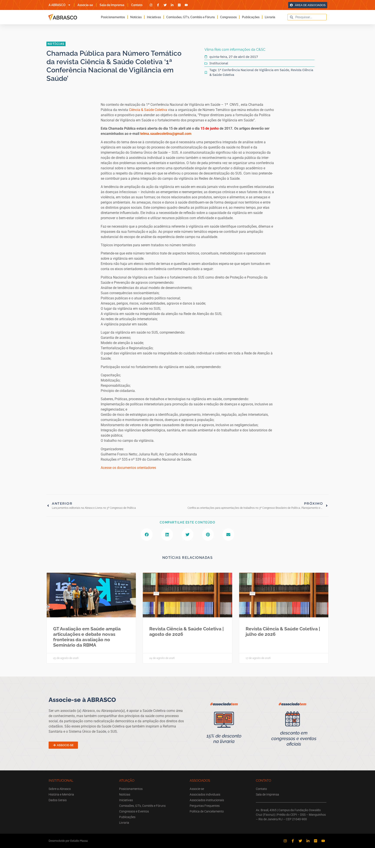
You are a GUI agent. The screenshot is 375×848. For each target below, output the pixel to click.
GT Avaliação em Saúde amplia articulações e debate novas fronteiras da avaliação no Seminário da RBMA (87, 637)
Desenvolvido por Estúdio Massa (68, 841)
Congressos (228, 17)
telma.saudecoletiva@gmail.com (165, 134)
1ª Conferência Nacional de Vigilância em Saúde (253, 70)
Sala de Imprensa (112, 5)
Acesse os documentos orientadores (128, 468)
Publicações (251, 17)
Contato (136, 5)
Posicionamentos (113, 17)
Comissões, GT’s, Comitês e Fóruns (190, 17)
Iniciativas (154, 17)
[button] (147, 534)
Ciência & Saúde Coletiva (148, 110)
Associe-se (85, 5)
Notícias (136, 17)
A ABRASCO (57, 5)
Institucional (218, 63)
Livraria (270, 17)
